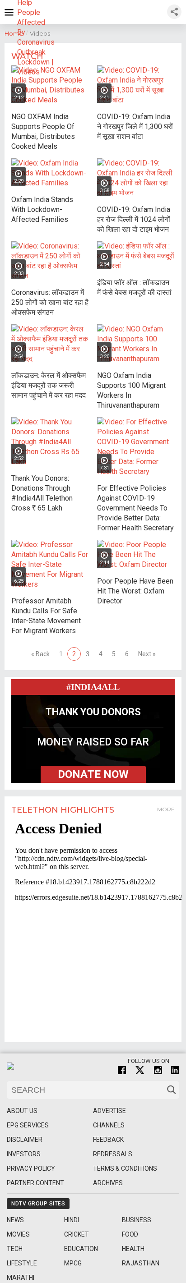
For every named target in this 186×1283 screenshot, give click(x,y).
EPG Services (28, 1125)
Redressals (112, 1154)
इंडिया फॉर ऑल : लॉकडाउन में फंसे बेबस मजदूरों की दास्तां (134, 287)
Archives (108, 1182)
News (15, 1219)
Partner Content (35, 1182)
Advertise (109, 1110)
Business (136, 1219)
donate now (93, 774)
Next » (147, 654)
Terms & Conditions (125, 1168)
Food (130, 1234)
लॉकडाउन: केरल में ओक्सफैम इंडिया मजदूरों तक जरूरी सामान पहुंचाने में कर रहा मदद (48, 385)
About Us (22, 1110)
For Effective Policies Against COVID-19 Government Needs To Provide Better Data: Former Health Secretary (135, 508)
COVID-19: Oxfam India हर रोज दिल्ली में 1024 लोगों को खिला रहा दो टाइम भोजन (133, 219)
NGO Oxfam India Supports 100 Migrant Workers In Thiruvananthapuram (131, 390)
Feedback (108, 1139)
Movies (18, 1234)
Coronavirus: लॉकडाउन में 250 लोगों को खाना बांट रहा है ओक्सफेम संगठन (49, 302)
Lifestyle (22, 1263)
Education (81, 1248)
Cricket (76, 1234)
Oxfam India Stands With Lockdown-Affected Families (42, 209)
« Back (40, 654)
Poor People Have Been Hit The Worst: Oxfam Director (135, 591)
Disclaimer (24, 1139)
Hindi (71, 1219)
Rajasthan (140, 1263)
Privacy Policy (31, 1168)
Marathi (20, 1277)
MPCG (73, 1263)
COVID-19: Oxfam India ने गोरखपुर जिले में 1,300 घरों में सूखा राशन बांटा (135, 126)
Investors (24, 1154)
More (166, 809)
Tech (15, 1248)
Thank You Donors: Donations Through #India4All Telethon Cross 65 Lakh (42, 493)
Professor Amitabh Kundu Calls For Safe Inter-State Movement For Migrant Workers (46, 616)
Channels (109, 1125)
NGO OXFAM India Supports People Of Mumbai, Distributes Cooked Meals (43, 131)
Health (133, 1248)
